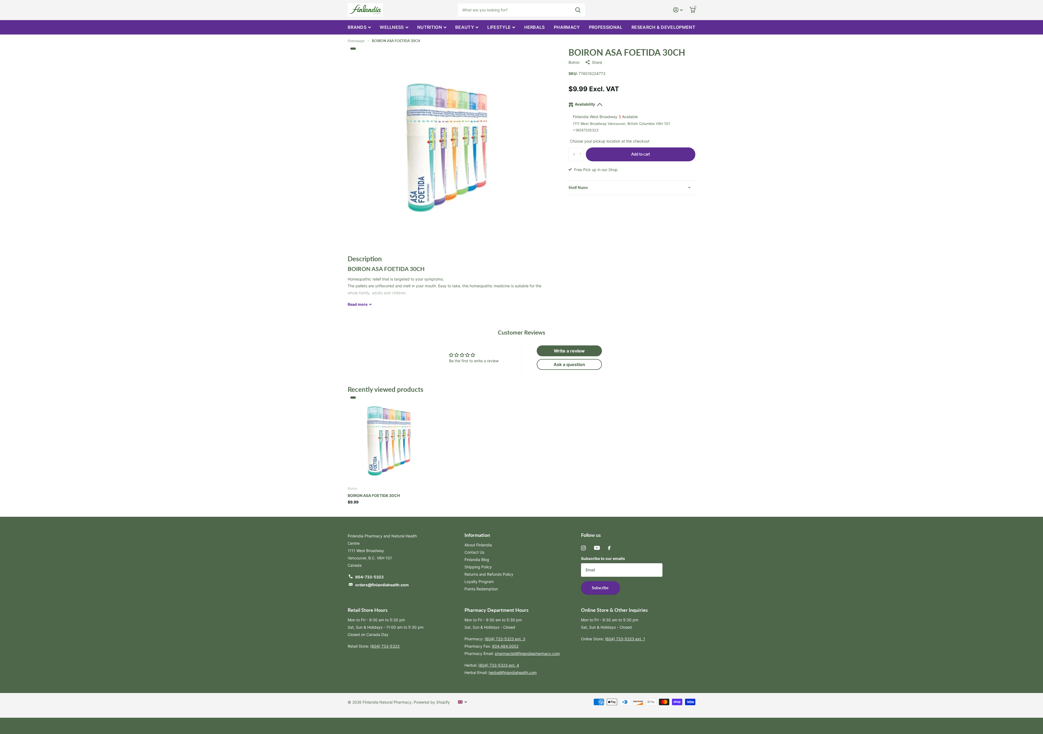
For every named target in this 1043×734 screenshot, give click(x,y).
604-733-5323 (369, 577)
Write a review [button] (569, 351)
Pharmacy (567, 27)
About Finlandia (478, 545)
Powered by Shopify (432, 702)
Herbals (534, 27)
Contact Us (474, 552)
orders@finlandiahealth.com (382, 584)
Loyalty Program (479, 581)
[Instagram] (583, 548)
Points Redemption (481, 589)
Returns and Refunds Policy (488, 574)
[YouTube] (597, 548)
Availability (585, 104)
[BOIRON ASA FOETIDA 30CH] (389, 440)
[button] (581, 149)
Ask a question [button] (569, 364)
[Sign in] (678, 10)
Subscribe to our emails (603, 558)
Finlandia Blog (476, 559)
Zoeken (577, 10)
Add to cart (640, 154)
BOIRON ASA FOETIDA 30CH (374, 495)
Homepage (356, 41)
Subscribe (600, 587)
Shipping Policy (478, 567)
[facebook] (609, 548)
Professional (606, 27)
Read (357, 304)
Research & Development (663, 27)
